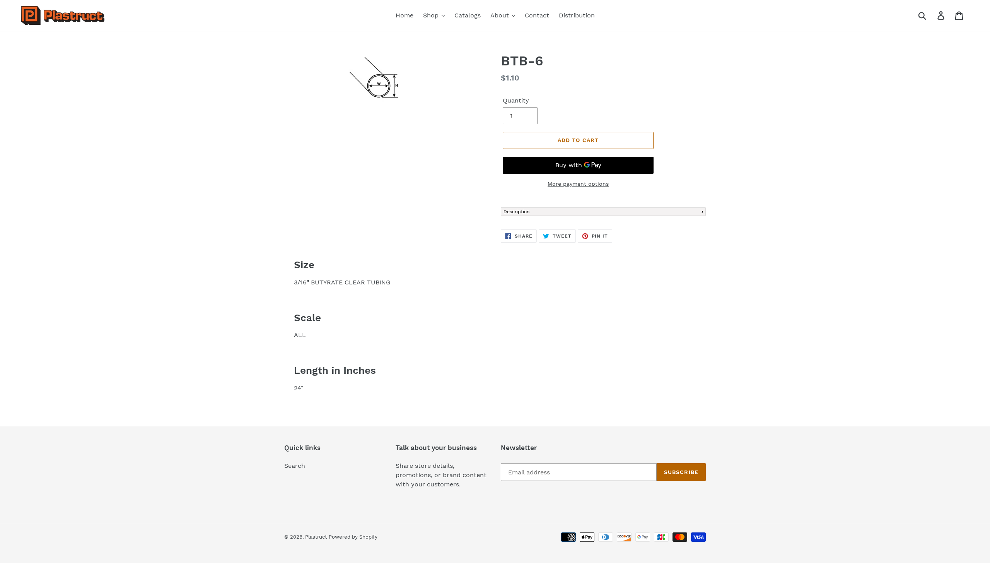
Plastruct (316, 537)
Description (516, 211)
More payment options (578, 184)
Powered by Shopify (353, 537)
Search (294, 465)
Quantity (516, 100)
